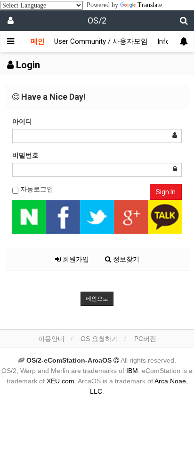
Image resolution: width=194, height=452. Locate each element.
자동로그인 (35, 189)
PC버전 (145, 338)
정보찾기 (125, 259)
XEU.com (60, 381)
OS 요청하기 (99, 338)
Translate (149, 4)
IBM (132, 370)
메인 (38, 41)
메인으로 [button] (97, 298)
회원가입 (75, 259)
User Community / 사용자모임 (101, 41)
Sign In (166, 192)
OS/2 (97, 20)
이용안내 (51, 338)
